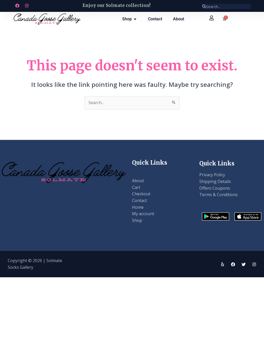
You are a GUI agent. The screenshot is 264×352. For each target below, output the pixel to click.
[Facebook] (233, 264)
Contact (139, 200)
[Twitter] (244, 264)
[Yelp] (222, 264)
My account (143, 213)
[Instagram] (254, 264)
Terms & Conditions (218, 194)
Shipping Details (215, 181)
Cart (136, 187)
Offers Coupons (214, 188)
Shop (137, 220)
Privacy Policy (212, 175)
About (138, 180)
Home (138, 207)
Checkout (141, 194)
